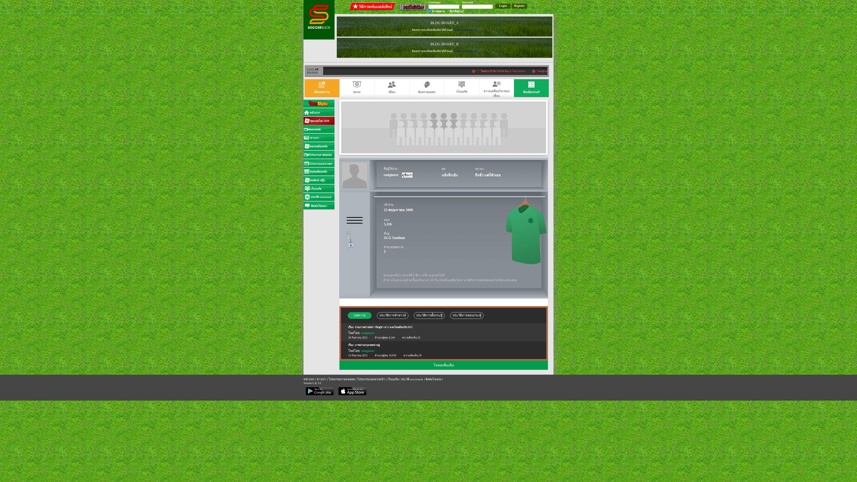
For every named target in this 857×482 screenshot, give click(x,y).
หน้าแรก (309, 379)
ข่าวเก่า (321, 379)
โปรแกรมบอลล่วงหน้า (371, 379)
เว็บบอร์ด (393, 379)
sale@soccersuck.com (465, 29)
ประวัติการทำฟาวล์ (392, 315)
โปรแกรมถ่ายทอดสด (342, 379)
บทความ (360, 315)
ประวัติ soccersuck (412, 379)
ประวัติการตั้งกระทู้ (429, 315)
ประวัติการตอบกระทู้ (467, 315)
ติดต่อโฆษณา (434, 379)
